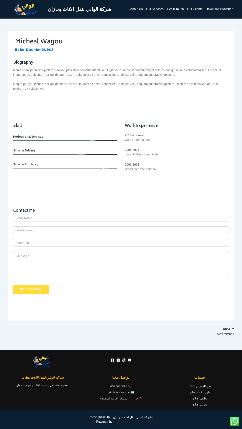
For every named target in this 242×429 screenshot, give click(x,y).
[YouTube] (129, 360)
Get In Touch (175, 9)
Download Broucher (219, 9)
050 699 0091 (118, 386)
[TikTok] (124, 360)
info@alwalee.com (119, 392)
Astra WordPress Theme (129, 421)
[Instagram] (118, 360)
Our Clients (194, 9)
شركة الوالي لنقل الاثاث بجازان (79, 9)
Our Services (155, 9)
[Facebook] (112, 360)
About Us (136, 9)
